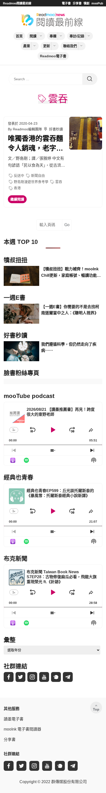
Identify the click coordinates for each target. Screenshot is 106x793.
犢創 (86, 3)
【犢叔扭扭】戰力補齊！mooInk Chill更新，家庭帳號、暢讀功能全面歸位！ (71, 272)
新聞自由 (38, 176)
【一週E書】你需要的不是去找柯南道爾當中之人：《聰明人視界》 (70, 310)
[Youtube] (44, 677)
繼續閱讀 (17, 199)
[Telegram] (68, 677)
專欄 (53, 36)
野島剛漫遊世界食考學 (31, 182)
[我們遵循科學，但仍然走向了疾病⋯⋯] (21, 351)
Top (96, 709)
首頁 (19, 36)
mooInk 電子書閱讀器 (22, 729)
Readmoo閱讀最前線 (17, 3)
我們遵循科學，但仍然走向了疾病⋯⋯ (68, 347)
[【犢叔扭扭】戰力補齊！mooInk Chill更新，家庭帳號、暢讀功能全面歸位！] (21, 276)
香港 (17, 188)
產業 (26, 46)
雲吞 (58, 182)
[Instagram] (32, 677)
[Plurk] (56, 677)
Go (67, 225)
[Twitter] (20, 677)
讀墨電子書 (13, 719)
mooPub (97, 3)
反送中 (19, 176)
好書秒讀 (56, 129)
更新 (46, 46)
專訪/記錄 (77, 36)
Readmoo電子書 (53, 56)
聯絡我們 (70, 46)
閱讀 (33, 36)
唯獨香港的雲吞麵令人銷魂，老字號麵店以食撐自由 (35, 144)
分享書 (77, 3)
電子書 (66, 3)
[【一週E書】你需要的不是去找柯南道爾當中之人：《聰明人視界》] (21, 314)
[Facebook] (9, 677)
